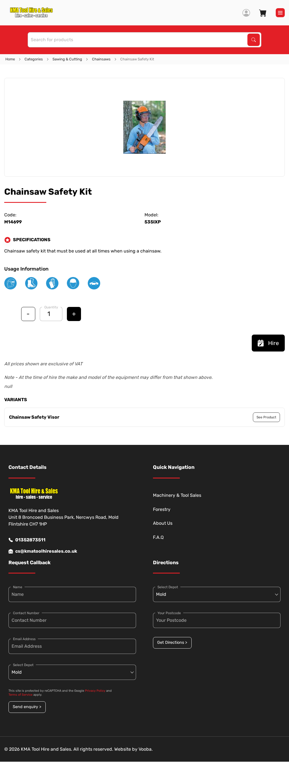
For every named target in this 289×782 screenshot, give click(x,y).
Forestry (161, 509)
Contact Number (26, 613)
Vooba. (146, 749)
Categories (34, 59)
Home (10, 59)
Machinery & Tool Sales (177, 495)
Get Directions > (172, 642)
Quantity (51, 307)
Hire (273, 343)
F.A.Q (158, 537)
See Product (266, 417)
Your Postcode (169, 613)
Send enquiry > (27, 706)
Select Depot (23, 665)
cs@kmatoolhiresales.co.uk (46, 551)
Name (17, 587)
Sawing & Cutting (67, 59)
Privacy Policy (95, 691)
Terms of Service (20, 695)
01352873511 (30, 539)
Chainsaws (101, 59)
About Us (162, 523)
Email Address (24, 639)
